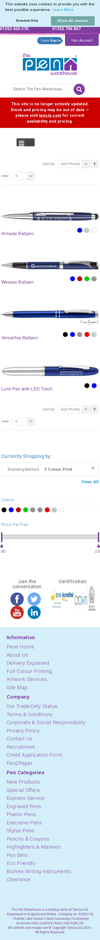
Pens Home (20, 647)
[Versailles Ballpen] (50, 316)
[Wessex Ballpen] (50, 264)
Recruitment (21, 747)
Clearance (18, 879)
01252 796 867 (66, 28)
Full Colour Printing (29, 671)
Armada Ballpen (17, 233)
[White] (94, 230)
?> (4, 510)
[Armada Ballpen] (50, 215)
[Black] (65, 334)
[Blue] (79, 230)
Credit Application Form (34, 755)
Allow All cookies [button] (72, 21)
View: (5, 176)
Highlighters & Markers (34, 847)
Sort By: (49, 164)
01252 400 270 (14, 28)
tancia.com (50, 115)
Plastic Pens (21, 814)
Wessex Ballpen (17, 282)
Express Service (26, 798)
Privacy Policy (23, 731)
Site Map (17, 687)
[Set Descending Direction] (95, 164)
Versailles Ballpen (19, 337)
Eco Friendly (21, 863)
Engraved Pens (24, 806)
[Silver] (87, 230)
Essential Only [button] (27, 20)
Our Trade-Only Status (32, 706)
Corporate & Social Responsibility (46, 722)
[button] (75, 10)
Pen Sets (17, 855)
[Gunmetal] (94, 278)
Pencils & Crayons (28, 839)
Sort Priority (70, 164)
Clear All (90, 481)
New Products (23, 782)
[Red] (87, 334)
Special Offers (23, 790)
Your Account (82, 40)
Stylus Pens (20, 831)
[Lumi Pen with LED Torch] (50, 370)
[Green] (87, 278)
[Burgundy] (79, 278)
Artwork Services (27, 679)
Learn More (63, 9)
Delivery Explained (28, 663)
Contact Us (20, 739)
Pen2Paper (20, 763)
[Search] (79, 89)
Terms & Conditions (30, 714)
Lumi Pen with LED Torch (26, 389)
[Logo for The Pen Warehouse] (50, 62)
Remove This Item (92, 468)
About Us (17, 655)
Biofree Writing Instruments (39, 871)
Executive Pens (24, 823)
